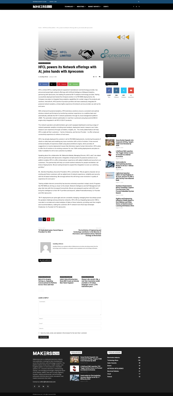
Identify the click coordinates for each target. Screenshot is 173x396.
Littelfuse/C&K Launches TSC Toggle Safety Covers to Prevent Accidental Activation (124, 153)
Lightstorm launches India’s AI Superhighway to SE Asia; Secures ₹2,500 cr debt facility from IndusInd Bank (125, 176)
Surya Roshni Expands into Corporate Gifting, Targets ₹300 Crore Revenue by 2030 (125, 142)
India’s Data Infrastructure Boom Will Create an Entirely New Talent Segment (69, 281)
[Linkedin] (43, 386)
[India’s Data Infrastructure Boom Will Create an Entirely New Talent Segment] (69, 271)
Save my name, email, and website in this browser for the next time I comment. (64, 333)
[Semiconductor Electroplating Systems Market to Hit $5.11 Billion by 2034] (109, 164)
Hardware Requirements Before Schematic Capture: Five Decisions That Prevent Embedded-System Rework (125, 189)
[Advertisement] (71, 18)
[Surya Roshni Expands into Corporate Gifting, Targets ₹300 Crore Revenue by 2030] (109, 142)
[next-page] (42, 290)
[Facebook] (134, 7)
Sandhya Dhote (44, 76)
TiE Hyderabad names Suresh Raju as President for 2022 (50, 231)
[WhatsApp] (52, 219)
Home (40, 27)
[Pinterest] (48, 219)
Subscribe (131, 88)
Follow (116, 88)
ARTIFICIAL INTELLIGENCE (49, 27)
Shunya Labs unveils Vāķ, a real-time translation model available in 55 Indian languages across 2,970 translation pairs (91, 282)
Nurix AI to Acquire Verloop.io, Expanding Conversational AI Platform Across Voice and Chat (47, 281)
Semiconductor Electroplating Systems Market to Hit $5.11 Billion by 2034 (124, 164)
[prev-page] (39, 290)
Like (109, 88)
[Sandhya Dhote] (45, 247)
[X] (139, 7)
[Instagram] (136, 7)
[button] (138, 1)
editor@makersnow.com (48, 382)
